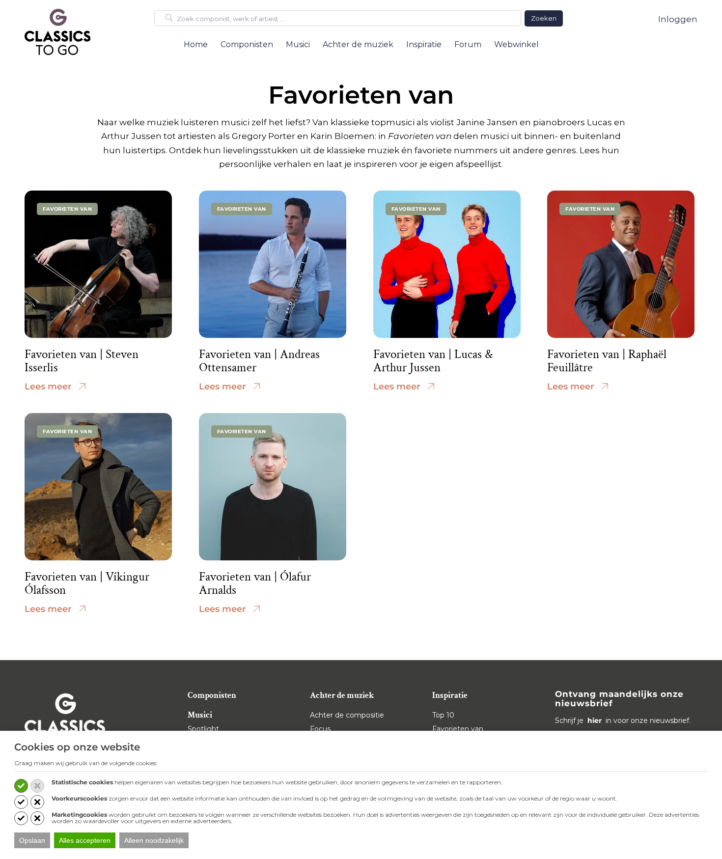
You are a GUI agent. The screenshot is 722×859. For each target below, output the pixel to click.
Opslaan (32, 840)
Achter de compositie (347, 715)
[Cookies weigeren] (37, 786)
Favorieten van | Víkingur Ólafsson (87, 584)
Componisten (212, 695)
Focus (320, 728)
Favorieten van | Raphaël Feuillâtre (606, 361)
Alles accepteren (85, 840)
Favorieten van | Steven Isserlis (82, 361)
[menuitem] (195, 44)
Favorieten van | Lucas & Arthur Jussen (433, 361)
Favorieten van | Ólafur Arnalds (255, 584)
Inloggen (677, 19)
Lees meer (48, 386)
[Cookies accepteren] (21, 786)
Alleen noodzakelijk (154, 840)
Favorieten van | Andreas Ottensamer (259, 361)
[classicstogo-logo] (57, 31)
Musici (200, 715)
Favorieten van (457, 728)
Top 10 (443, 715)
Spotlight (203, 728)
